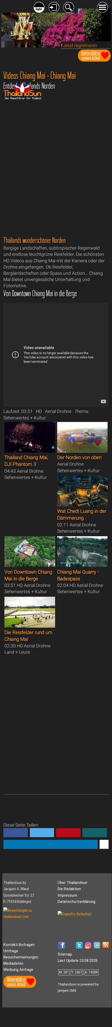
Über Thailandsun (72, 882)
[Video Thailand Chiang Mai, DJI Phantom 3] (29, 451)
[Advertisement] (56, 164)
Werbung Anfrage (18, 969)
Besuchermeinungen (20, 957)
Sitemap (65, 954)
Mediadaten (13, 963)
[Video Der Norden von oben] (82, 451)
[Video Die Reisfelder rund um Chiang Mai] (29, 626)
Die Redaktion (69, 889)
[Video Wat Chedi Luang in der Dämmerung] (82, 504)
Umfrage (10, 951)
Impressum (67, 895)
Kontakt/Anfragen (19, 944)
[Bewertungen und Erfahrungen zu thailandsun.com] (29, 916)
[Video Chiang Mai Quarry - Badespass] (82, 565)
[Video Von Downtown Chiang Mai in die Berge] (29, 565)
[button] (15, 832)
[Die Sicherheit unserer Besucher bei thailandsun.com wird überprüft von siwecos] (75, 914)
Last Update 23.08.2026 (78, 960)
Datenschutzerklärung (76, 901)
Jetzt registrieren (80, 45)
